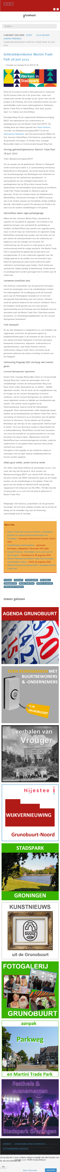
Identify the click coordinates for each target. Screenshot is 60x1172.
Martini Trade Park (26, 583)
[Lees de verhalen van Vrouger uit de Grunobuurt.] (30, 753)
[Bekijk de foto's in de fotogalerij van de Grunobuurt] (30, 989)
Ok (3, 1166)
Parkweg (7, 580)
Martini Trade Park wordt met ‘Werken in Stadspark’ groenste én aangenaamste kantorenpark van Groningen (30, 535)
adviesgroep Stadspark (14, 134)
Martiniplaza (45, 580)
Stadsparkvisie (10, 583)
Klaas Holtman (44, 127)
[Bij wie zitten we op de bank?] (30, 694)
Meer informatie (30, 1170)
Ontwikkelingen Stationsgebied (20, 545)
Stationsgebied (32, 580)
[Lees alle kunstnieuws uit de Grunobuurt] (30, 930)
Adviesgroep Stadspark (13, 587)
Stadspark (18, 580)
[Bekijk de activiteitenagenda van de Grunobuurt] (30, 635)
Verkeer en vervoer (44, 583)
